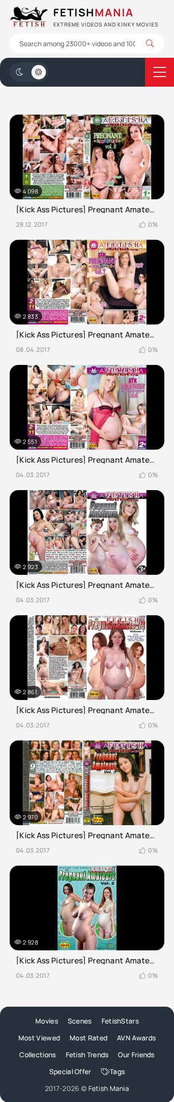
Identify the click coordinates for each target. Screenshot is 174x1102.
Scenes (80, 1020)
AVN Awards (136, 1037)
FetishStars (120, 1020)
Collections (37, 1054)
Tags (117, 1071)
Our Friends (136, 1054)
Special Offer (70, 1071)
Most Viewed (39, 1037)
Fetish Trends (87, 1054)
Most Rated (88, 1037)
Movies (46, 1020)
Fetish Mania (109, 1088)
